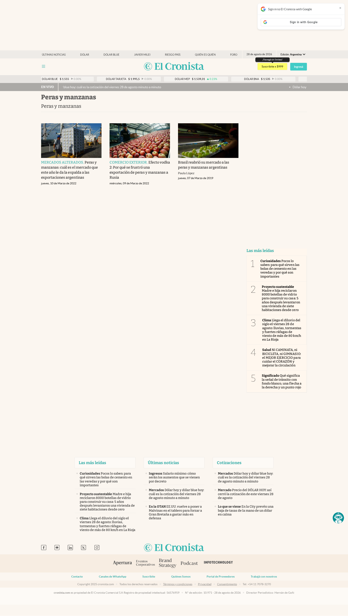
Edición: (291, 54)
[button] (338, 518)
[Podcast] (189, 563)
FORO (233, 54)
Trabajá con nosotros (264, 576)
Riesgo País (172, 54)
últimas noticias (54, 54)
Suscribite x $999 (272, 66)
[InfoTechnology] (218, 563)
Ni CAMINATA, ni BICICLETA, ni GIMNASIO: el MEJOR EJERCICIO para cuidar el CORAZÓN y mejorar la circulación (281, 357)
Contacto (77, 576)
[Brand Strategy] (168, 563)
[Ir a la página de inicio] (174, 66)
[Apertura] (122, 563)
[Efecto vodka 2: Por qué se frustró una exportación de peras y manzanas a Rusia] (140, 140)
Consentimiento (227, 584)
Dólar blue (111, 54)
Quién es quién (205, 54)
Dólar (84, 54)
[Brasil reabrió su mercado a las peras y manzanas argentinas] (208, 140)
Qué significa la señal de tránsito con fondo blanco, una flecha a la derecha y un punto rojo (281, 381)
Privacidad (204, 584)
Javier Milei (142, 54)
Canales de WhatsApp (112, 576)
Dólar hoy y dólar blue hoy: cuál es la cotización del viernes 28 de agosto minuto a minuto (83, 87)
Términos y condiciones (177, 584)
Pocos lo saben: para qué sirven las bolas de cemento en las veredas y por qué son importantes (279, 268)
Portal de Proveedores (221, 576)
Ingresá (298, 66)
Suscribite (148, 576)
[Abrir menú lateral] (43, 66)
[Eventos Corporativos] (145, 563)
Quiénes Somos (181, 576)
